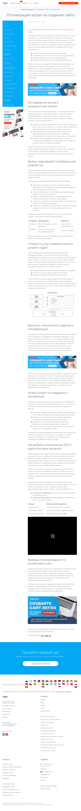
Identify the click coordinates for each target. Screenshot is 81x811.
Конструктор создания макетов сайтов (51, 745)
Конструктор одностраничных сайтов (51, 736)
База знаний (31, 9)
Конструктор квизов (46, 728)
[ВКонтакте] (42, 635)
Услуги (30, 3)
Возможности (7, 711)
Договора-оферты (38, 803)
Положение (26, 804)
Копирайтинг (7, 80)
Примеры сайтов (8, 772)
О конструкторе (7, 708)
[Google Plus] (50, 635)
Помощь (36, 3)
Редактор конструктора (8, 63)
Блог (5, 26)
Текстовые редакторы (10, 88)
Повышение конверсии (7, 54)
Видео (42, 702)
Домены (6, 38)
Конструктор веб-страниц (48, 750)
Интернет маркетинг (10, 84)
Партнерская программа (63, 691)
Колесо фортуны (45, 789)
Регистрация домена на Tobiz (11, 789)
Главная (23, 9)
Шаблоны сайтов (15, 3)
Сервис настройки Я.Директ (48, 786)
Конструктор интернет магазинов (50, 719)
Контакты (43, 780)
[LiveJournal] (48, 635)
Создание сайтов (9, 76)
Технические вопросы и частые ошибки (10, 67)
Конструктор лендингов (47, 716)
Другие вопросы (8, 72)
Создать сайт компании (47, 733)
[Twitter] (43, 635)
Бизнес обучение (9, 92)
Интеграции (7, 49)
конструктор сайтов (37, 629)
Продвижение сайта (9, 787)
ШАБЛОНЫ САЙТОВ (40, 663)
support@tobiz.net (47, 772)
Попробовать (68, 3)
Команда (5, 717)
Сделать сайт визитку (46, 722)
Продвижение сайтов (10, 45)
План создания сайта (9, 784)
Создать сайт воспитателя (48, 742)
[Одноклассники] (45, 635)
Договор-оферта (45, 711)
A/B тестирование (8, 795)
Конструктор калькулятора (48, 731)
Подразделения (45, 774)
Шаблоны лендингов (9, 770)
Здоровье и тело (8, 104)
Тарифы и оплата (9, 58)
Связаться (43, 769)
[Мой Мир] (47, 635)
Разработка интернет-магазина (12, 792)
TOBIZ (5, 3)
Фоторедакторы (8, 96)
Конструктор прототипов (47, 748)
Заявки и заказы (8, 42)
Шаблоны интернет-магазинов (12, 767)
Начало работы (8, 30)
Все (5, 22)
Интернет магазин (9, 34)
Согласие (32, 804)
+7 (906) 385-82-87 (47, 764)
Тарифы (24, 3)
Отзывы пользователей (10, 775)
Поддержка (6, 778)
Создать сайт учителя (46, 739)
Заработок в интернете (7, 100)
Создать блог (44, 725)
